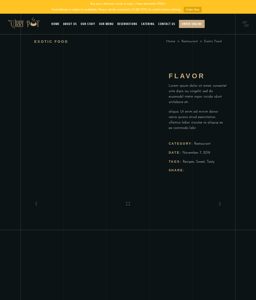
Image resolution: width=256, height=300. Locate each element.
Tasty (211, 162)
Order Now (192, 9)
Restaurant (189, 41)
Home (170, 41)
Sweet (200, 162)
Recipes (188, 162)
